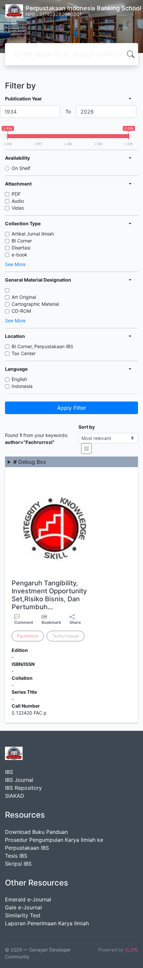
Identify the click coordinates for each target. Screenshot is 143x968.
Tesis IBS (16, 855)
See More (15, 264)
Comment (23, 622)
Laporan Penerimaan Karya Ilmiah (47, 923)
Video (18, 208)
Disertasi (21, 247)
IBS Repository (23, 787)
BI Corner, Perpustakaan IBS (42, 346)
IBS (9, 772)
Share (75, 622)
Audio (18, 201)
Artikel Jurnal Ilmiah (33, 234)
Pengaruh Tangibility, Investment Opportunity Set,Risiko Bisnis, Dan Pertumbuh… (49, 595)
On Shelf (21, 168)
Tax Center (24, 353)
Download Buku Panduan (36, 832)
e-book (19, 254)
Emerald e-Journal (28, 899)
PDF (16, 194)
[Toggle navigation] (14, 25)
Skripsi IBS (18, 863)
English (19, 379)
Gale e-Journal (23, 907)
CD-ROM (21, 311)
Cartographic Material (35, 304)
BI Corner (22, 240)
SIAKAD (14, 795)
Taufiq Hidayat (65, 635)
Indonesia (22, 386)
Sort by (86, 427)
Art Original (24, 297)
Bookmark (51, 622)
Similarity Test (23, 915)
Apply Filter (71, 407)
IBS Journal (19, 780)
